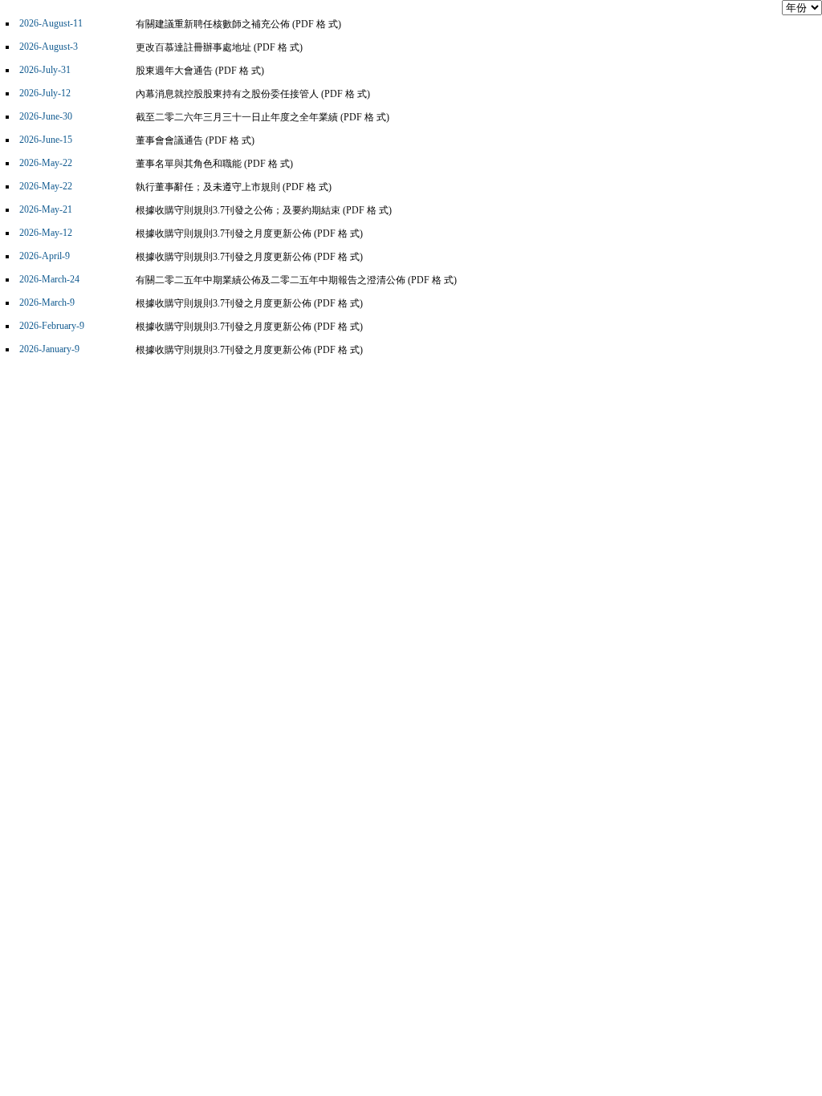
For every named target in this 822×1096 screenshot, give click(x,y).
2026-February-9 (51, 325)
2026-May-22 (45, 162)
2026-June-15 (45, 139)
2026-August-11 (51, 23)
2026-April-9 (44, 256)
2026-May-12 (45, 232)
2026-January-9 (49, 349)
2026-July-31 (45, 69)
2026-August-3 (48, 46)
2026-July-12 (45, 93)
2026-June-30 (45, 116)
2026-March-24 (49, 279)
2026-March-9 (47, 302)
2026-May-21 (45, 209)
